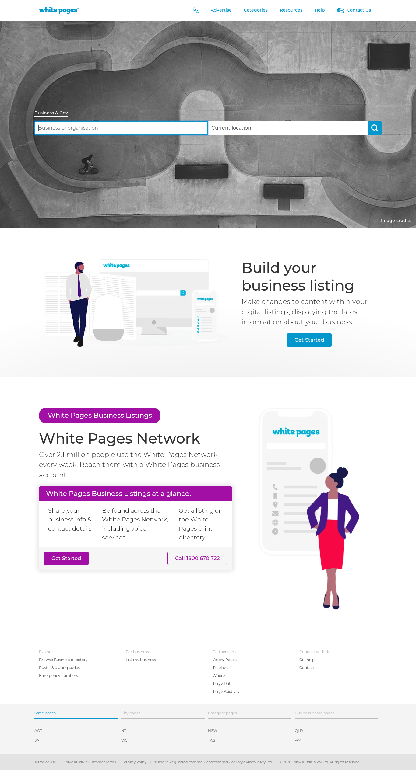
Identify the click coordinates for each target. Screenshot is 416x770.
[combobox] (121, 127)
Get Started (309, 340)
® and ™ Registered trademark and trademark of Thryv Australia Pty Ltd (213, 762)
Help (320, 10)
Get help (307, 659)
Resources (291, 10)
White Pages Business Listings (100, 415)
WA (298, 740)
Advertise (221, 10)
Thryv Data (223, 683)
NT (123, 730)
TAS (211, 740)
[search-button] (374, 127)
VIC (124, 740)
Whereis (220, 675)
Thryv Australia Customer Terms (90, 762)
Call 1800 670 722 (197, 558)
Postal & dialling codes (59, 667)
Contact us (309, 667)
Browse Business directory (63, 659)
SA (36, 740)
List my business (141, 659)
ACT (38, 730)
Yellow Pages (225, 659)
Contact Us (358, 10)
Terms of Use (45, 762)
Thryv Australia (226, 691)
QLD (299, 730)
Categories (256, 10)
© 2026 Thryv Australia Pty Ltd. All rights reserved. (320, 762)
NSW (212, 730)
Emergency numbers (58, 675)
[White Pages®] (59, 10)
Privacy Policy (135, 762)
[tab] (53, 113)
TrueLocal (222, 667)
